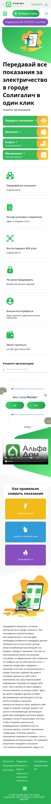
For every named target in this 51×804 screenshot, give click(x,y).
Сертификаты (40, 761)
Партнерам (8, 769)
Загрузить (37, 4)
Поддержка (21, 761)
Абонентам (8, 761)
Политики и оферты (22, 767)
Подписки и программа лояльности (22, 777)
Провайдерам (9, 765)
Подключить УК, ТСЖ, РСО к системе (25, 22)
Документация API (41, 767)
